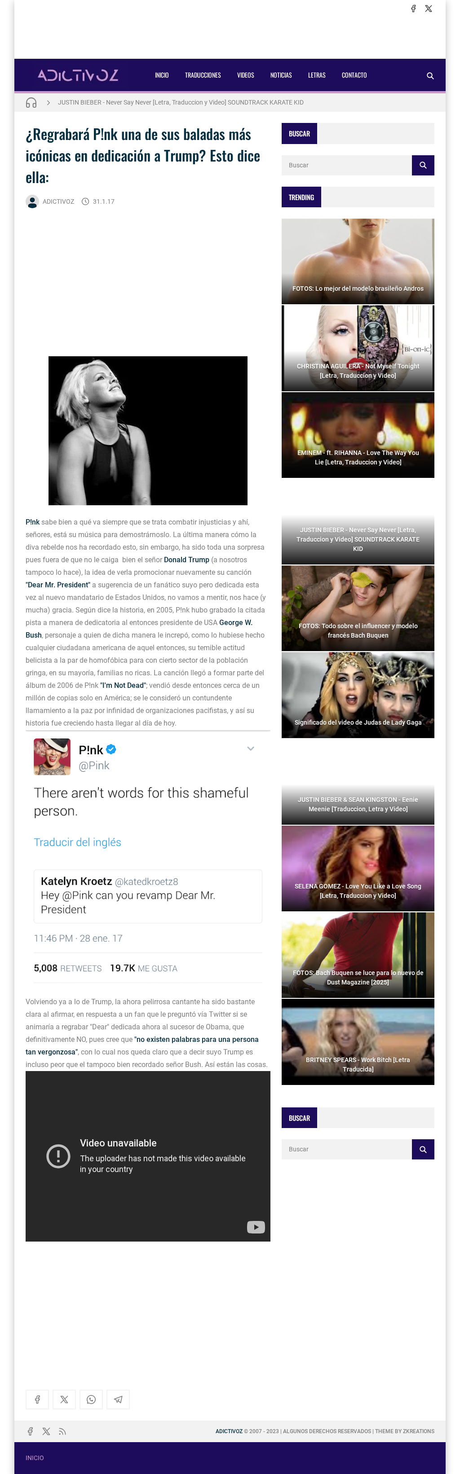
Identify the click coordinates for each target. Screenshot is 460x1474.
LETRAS (317, 74)
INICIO (162, 74)
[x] (429, 8)
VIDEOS (245, 74)
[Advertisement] (230, 36)
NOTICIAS (281, 74)
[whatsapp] (91, 1399)
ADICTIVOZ (58, 201)
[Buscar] (430, 75)
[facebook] (413, 8)
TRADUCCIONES (203, 74)
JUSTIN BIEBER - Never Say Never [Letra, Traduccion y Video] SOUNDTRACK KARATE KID (181, 102)
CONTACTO (354, 74)
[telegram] (118, 1399)
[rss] (62, 1431)
